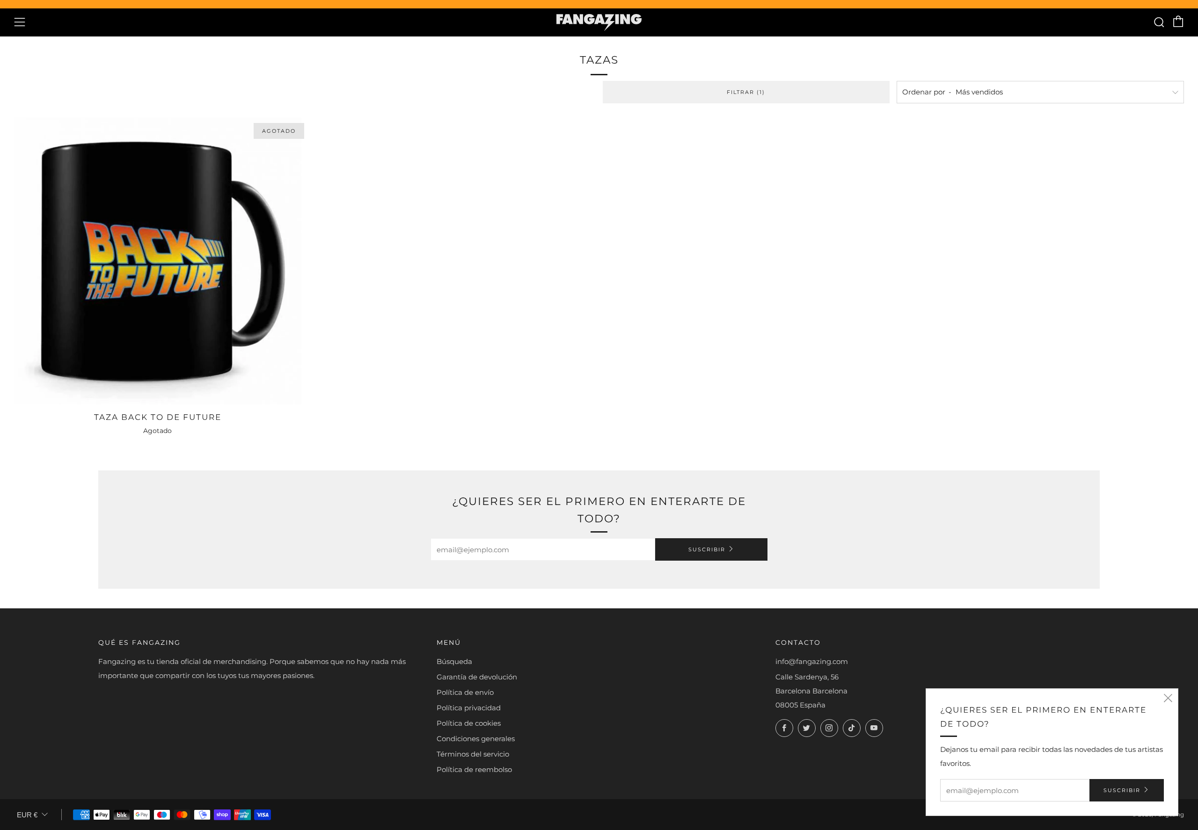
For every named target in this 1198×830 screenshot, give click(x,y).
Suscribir (706, 549)
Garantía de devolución (477, 676)
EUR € (27, 815)
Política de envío (465, 692)
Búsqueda (454, 661)
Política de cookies (469, 723)
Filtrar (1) (746, 92)
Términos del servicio (473, 754)
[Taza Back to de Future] (157, 260)
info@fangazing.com (811, 661)
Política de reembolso (474, 769)
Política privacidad (469, 707)
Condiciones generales (476, 738)
